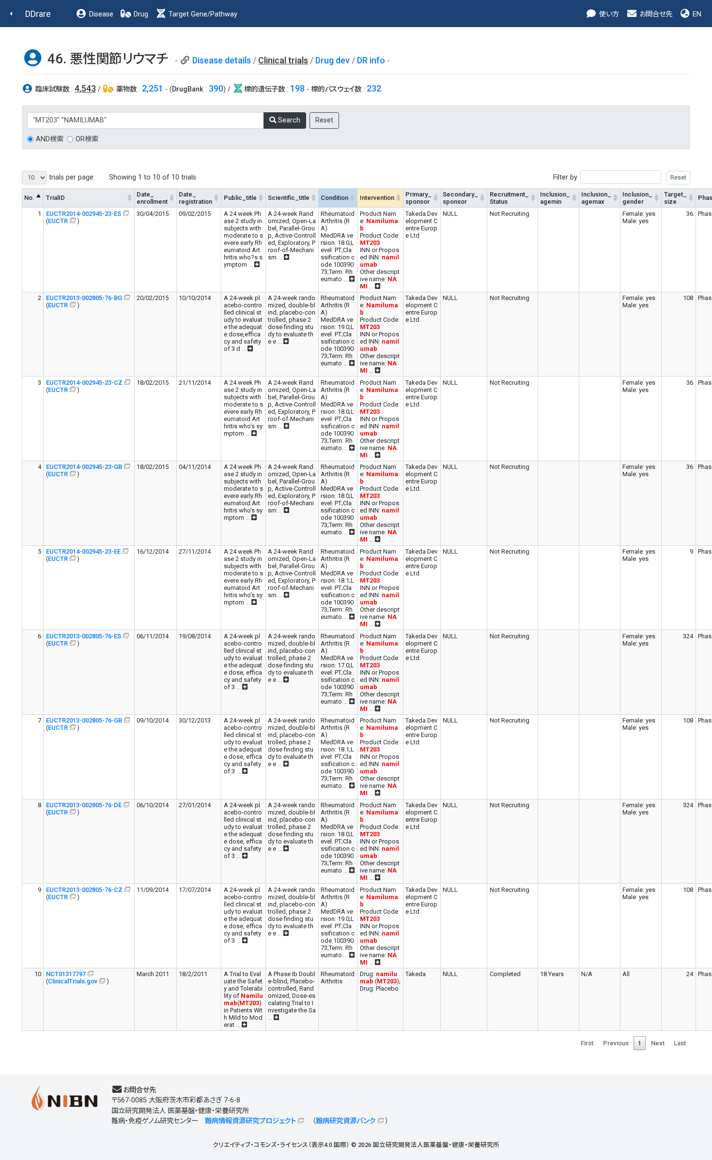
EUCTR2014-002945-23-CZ (84, 382)
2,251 (152, 88)
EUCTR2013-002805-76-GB (84, 720)
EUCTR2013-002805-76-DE (84, 805)
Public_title (240, 197)
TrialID (55, 197)
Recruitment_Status (509, 198)
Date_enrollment (152, 198)
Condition (334, 197)
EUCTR (58, 221)
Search (288, 120)
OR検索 (87, 139)
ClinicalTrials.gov (72, 981)
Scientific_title (289, 197)
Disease (100, 14)
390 (216, 88)
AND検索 (49, 139)
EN (696, 14)
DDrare (38, 14)
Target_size (675, 198)
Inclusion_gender (637, 198)
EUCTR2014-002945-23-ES (83, 213)
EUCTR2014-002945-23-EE (83, 551)
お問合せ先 (654, 14)
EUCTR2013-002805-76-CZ (84, 889)
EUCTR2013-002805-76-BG (84, 297)
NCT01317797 (66, 974)
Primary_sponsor (418, 198)
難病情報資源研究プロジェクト (250, 1121)
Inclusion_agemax (596, 198)
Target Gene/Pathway (202, 14)
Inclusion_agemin (555, 198)
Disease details (221, 60)
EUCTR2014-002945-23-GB (84, 466)
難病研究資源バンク (345, 1121)
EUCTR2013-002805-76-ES (83, 636)
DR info (371, 60)
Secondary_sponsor (460, 198)
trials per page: (71, 177)
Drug (140, 14)
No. (29, 197)
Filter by (565, 177)
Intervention (377, 197)
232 (374, 88)
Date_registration (195, 198)
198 (297, 88)
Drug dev (332, 60)
